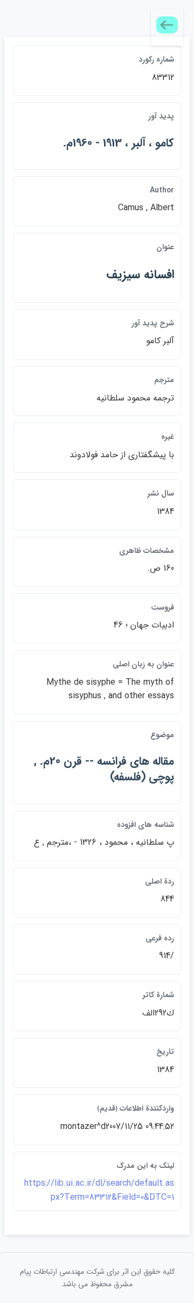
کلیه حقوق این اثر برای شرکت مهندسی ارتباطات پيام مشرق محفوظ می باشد (97, 1277)
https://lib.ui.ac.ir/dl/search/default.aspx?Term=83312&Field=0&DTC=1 (99, 1190)
